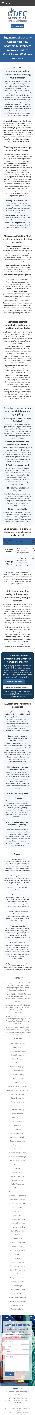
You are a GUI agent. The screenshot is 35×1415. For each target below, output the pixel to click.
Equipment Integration (17, 1137)
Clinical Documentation (17, 1051)
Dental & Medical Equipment (17, 1086)
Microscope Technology (17, 1203)
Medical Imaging (17, 1180)
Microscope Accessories (17, 1192)
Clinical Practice (17, 1071)
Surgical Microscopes (17, 1270)
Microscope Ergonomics (17, 1196)
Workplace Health (17, 1305)
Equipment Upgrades (17, 1141)
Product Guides (17, 1247)
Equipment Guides (17, 1133)
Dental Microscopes (17, 1106)
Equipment (17, 1129)
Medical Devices (17, 1172)
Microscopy (29, 964)
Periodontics (17, 1239)
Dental (17, 1082)
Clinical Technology (17, 1075)
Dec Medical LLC (15, 1408)
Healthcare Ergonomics (17, 1153)
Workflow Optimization (17, 966)
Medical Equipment (20, 964)
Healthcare (17, 1149)
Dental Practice (17, 1114)
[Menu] (3, 3)
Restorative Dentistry (17, 1250)
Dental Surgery (17, 1117)
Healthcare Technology (17, 1157)
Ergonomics (11, 964)
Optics (17, 1235)
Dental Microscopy (17, 1110)
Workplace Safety (17, 1309)
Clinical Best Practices (17, 1043)
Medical (17, 1168)
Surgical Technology (17, 1278)
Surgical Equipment (17, 1262)
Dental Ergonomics (17, 1098)
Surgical (17, 1258)
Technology (17, 1286)
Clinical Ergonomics (17, 1055)
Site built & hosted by (17, 1412)
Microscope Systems (17, 1200)
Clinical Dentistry (17, 1047)
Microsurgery (17, 1215)
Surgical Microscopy (18, 1274)
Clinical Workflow (18, 1078)
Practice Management (17, 1243)
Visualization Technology (17, 1289)
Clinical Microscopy (17, 1063)
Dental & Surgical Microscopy (17, 1090)
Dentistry (17, 1125)
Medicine (17, 1188)
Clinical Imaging (17, 1059)
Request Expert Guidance (14, 682)
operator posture (21, 969)
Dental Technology (17, 1121)
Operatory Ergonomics (17, 1223)
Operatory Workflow (17, 1227)
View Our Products (17, 58)
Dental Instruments (17, 1102)
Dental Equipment (17, 1094)
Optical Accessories (17, 1231)
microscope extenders (10, 969)
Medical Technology (18, 1184)
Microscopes (17, 1207)
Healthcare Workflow (17, 1161)
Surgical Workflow (17, 1282)
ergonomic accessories (13, 967)
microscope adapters (26, 967)
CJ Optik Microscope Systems (21, 694)
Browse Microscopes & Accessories (17, 687)
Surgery (17, 1254)
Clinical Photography (17, 1067)
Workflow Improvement (17, 1297)
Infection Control (18, 1164)
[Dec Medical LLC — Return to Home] (17, 15)
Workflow (17, 1293)
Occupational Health (17, 1219)
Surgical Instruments (17, 1266)
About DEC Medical (18, 696)
